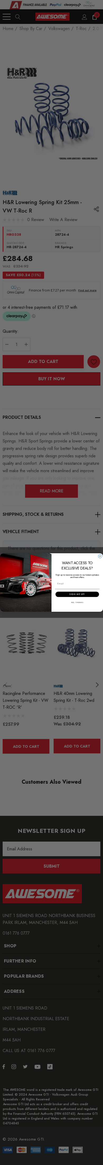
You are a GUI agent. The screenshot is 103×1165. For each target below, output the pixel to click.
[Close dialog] (100, 556)
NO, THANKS (77, 602)
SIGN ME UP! (77, 594)
